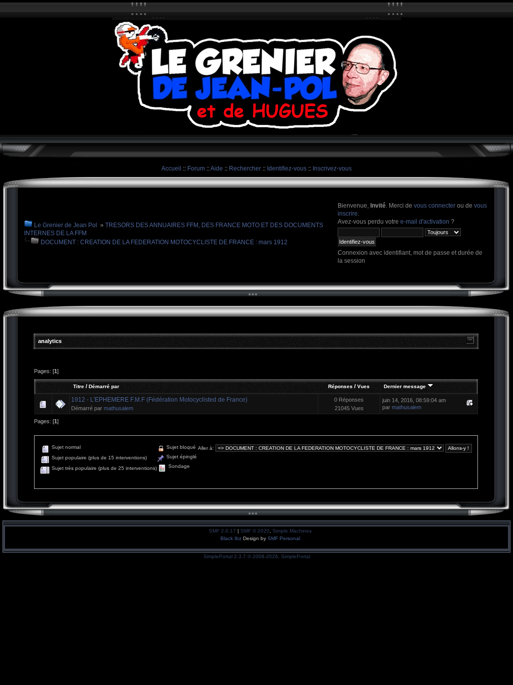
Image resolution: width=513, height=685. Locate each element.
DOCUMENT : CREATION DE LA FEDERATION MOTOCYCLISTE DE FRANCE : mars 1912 (164, 242)
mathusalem (118, 408)
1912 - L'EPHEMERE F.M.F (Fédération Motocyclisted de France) (159, 399)
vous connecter (434, 205)
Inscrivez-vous (332, 168)
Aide (216, 168)
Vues (363, 386)
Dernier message (405, 386)
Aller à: (206, 448)
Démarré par (104, 386)
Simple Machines (292, 531)
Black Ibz (231, 538)
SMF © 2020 (255, 531)
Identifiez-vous (287, 168)
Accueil (171, 168)
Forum (196, 168)
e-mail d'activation (424, 221)
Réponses (340, 386)
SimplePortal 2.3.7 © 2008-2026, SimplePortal (256, 556)
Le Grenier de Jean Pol (65, 225)
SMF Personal (284, 538)
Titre (78, 386)
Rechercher (245, 168)
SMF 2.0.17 (222, 531)
